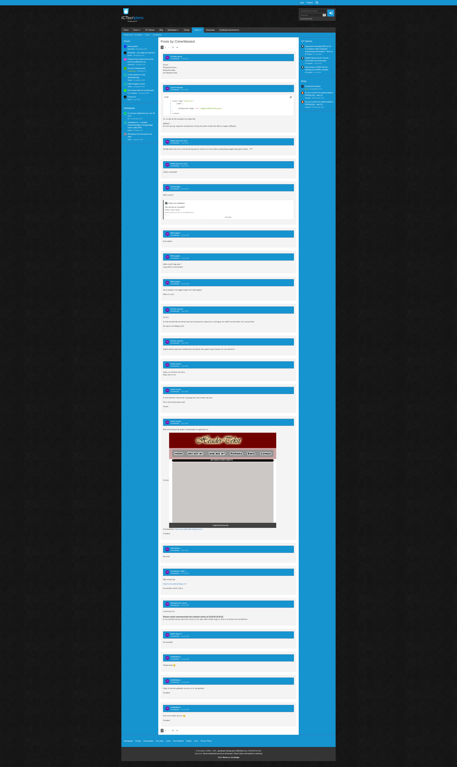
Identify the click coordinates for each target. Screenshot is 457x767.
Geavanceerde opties (306, 18)
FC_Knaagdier (132, 93)
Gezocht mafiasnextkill (136, 68)
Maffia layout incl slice (178, 141)
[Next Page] (177, 47)
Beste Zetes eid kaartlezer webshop (248, 753)
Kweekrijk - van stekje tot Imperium (141, 53)
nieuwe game (133, 46)
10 (173, 47)
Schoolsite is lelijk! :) (178, 571)
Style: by (228, 757)
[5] (168, 111)
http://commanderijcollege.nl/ (174, 584)
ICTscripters (309, 54)
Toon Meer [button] (228, 217)
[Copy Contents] (291, 97)
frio (129, 119)
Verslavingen (175, 187)
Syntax (130, 80)
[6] (168, 113)
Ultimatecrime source (178, 603)
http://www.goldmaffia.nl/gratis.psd (188, 529)
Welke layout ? (176, 634)
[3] (168, 106)
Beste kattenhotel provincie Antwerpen (218, 753)
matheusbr (131, 64)
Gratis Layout (175, 364)
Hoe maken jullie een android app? (141, 90)
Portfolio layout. (176, 56)
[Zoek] (317, 2)
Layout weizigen (176, 87)
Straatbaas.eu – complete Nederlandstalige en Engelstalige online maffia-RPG (140, 125)
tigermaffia (131, 49)
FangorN (308, 98)
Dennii (130, 55)
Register (309, 3)
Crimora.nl (132, 97)
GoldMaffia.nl (175, 657)
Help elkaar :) (175, 548)
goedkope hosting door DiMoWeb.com (232, 751)
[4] (168, 108)
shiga (129, 139)
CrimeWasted (174, 59)
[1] (168, 101)
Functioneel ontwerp (312, 86)
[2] (168, 103)
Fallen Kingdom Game (136, 84)
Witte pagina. (175, 233)
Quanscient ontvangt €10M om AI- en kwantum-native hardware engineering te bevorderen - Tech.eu (319, 48)
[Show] (324, 15)
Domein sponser (176, 309)
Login (302, 3)
